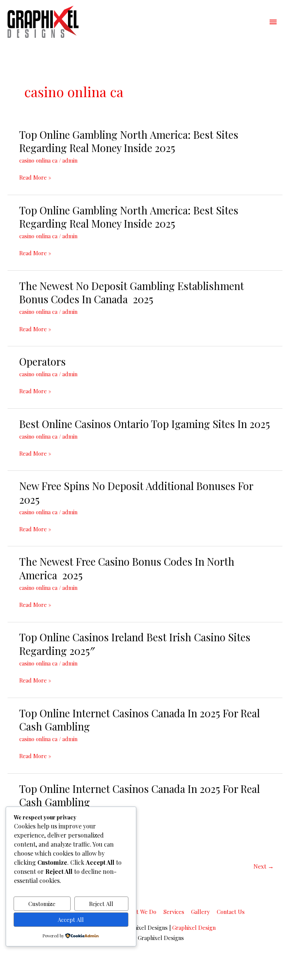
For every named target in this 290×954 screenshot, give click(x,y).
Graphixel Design (194, 927)
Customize (42, 903)
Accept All (71, 919)
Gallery (200, 911)
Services (174, 911)
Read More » (35, 177)
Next (263, 866)
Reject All (101, 903)
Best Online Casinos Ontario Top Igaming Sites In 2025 (144, 424)
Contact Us (231, 911)
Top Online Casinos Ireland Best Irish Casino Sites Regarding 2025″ (134, 644)
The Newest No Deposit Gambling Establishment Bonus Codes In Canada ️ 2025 (131, 292)
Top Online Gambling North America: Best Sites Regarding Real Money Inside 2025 (128, 141)
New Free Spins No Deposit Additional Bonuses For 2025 (136, 492)
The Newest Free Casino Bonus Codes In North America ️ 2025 (126, 568)
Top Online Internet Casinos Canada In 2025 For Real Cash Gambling (139, 720)
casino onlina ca (38, 160)
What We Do (141, 911)
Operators (42, 361)
